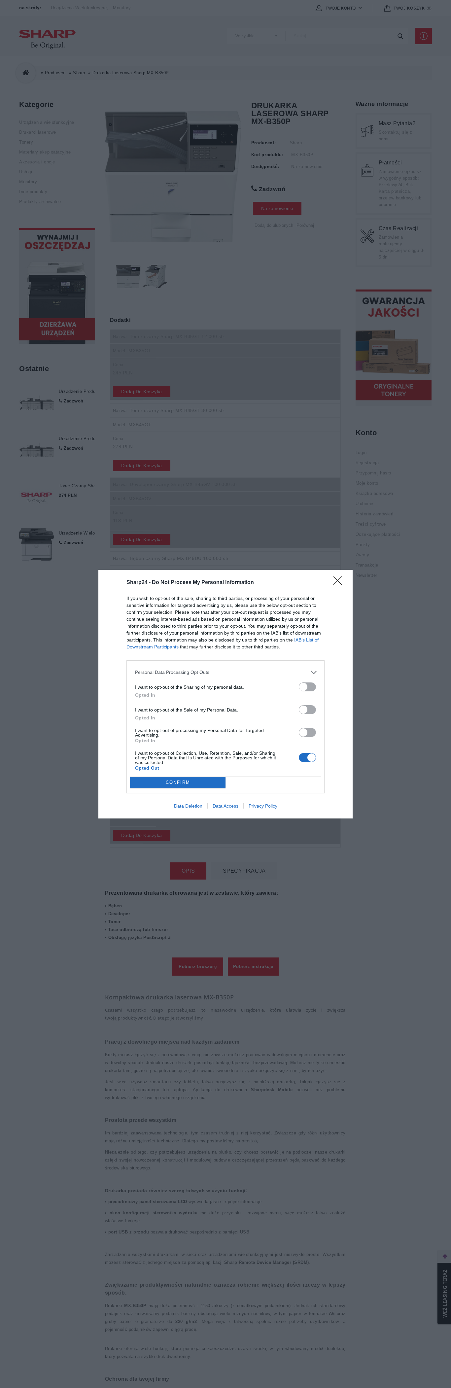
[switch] (307, 686)
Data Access (225, 806)
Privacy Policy (263, 806)
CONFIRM (178, 782)
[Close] (339, 582)
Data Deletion (188, 806)
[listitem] (225, 672)
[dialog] (225, 694)
